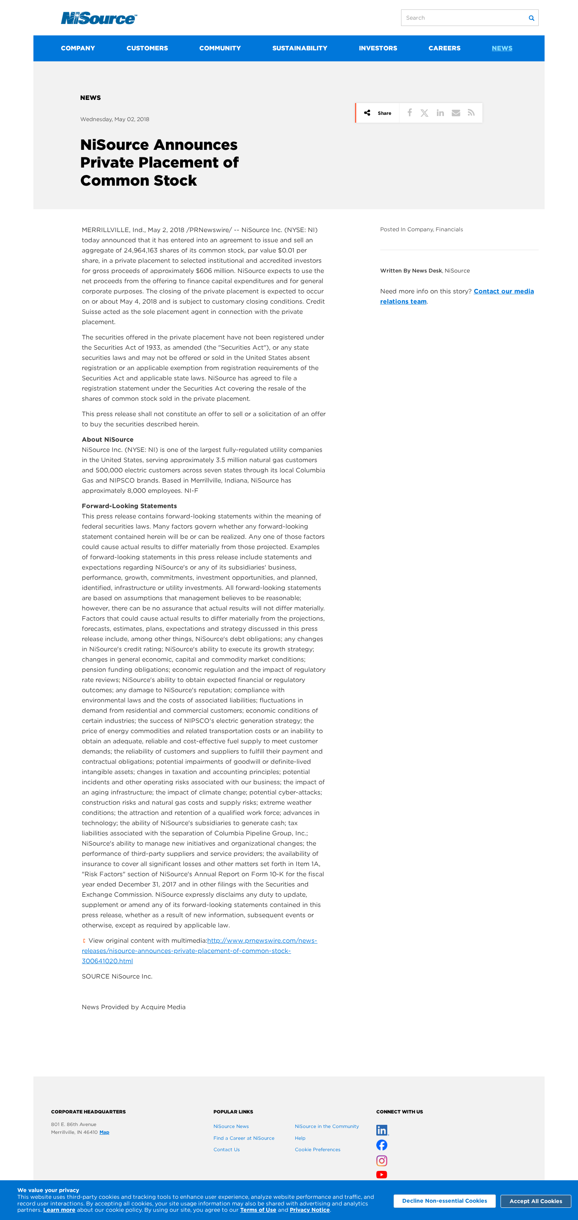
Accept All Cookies (536, 1201)
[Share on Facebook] (409, 112)
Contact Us (227, 1149)
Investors (378, 48)
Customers (147, 48)
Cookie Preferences (318, 1149)
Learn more (59, 1210)
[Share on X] (424, 112)
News (502, 48)
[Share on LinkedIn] (440, 112)
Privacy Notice (310, 1210)
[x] (381, 1143)
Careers (444, 48)
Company (78, 48)
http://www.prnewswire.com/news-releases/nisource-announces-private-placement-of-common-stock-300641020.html (199, 951)
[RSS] (471, 112)
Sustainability (300, 48)
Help (300, 1138)
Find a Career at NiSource (244, 1138)
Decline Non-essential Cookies (444, 1201)
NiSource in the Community (327, 1126)
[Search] (531, 18)
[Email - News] (456, 112)
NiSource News (231, 1126)
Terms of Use (258, 1210)
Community (220, 48)
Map (104, 1132)
